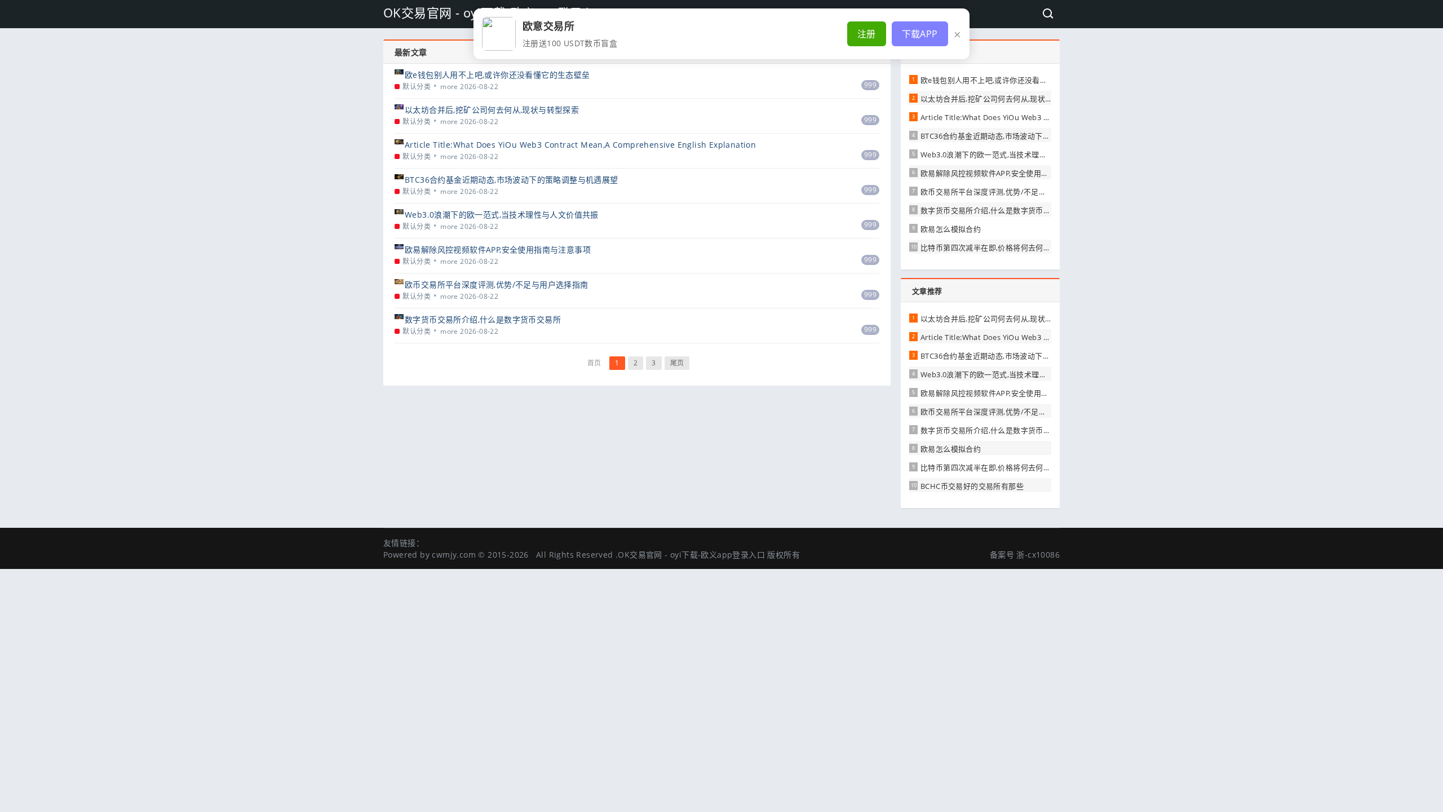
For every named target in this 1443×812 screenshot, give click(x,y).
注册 (866, 34)
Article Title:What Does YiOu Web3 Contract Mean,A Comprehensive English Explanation (580, 144)
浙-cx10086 (1038, 554)
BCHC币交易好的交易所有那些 (972, 486)
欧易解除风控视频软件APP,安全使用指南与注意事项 (498, 249)
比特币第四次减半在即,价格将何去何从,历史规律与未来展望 (1020, 247)
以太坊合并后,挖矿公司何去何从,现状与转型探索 (492, 109)
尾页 (677, 363)
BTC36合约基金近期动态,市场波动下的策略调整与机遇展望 (511, 179)
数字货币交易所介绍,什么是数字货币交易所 (483, 319)
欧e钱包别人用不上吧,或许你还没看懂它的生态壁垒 (497, 74)
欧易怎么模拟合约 (950, 229)
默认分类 (416, 86)
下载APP (920, 34)
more (449, 86)
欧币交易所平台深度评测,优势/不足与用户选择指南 (496, 284)
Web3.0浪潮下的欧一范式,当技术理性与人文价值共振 (502, 214)
